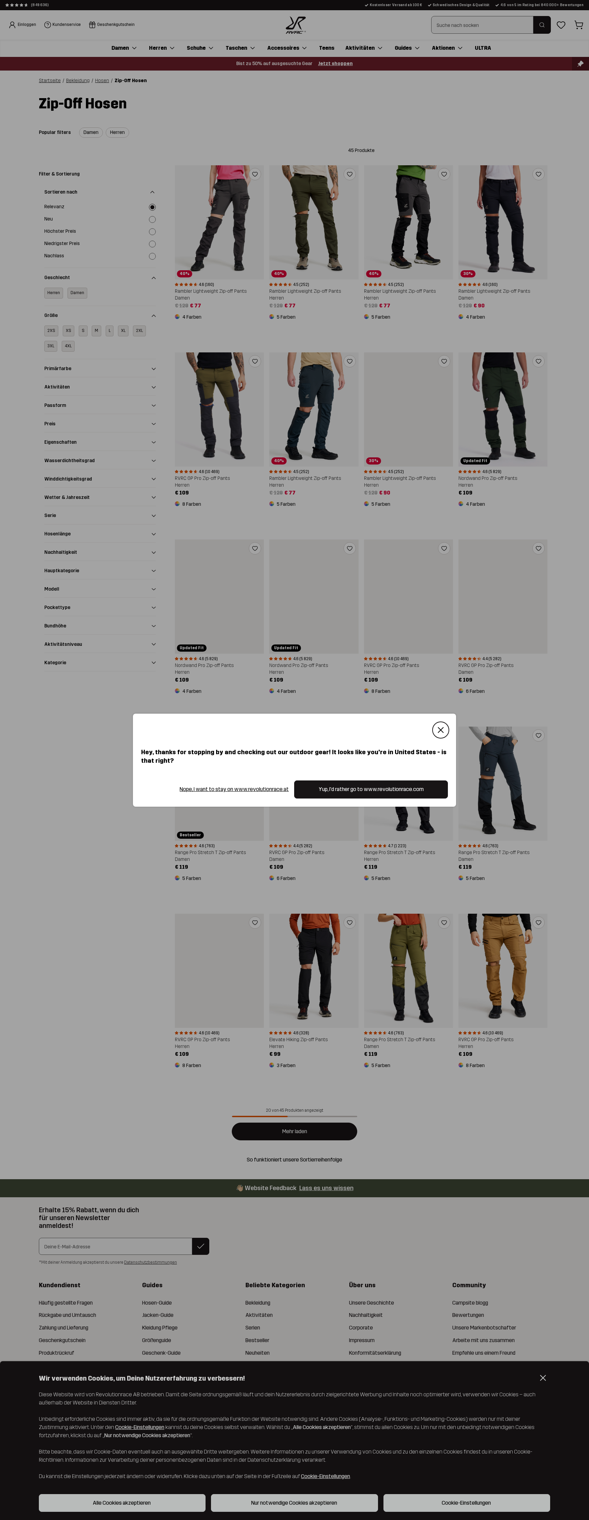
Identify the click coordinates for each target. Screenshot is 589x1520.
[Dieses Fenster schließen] (441, 730)
